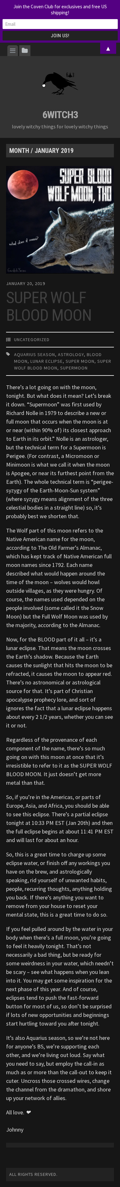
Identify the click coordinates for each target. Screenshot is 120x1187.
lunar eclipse (46, 361)
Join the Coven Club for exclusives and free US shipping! (60, 10)
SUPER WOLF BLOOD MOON (49, 307)
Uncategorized (32, 339)
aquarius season (34, 354)
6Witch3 (60, 115)
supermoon (74, 368)
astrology (71, 354)
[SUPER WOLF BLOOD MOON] (60, 221)
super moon (80, 361)
